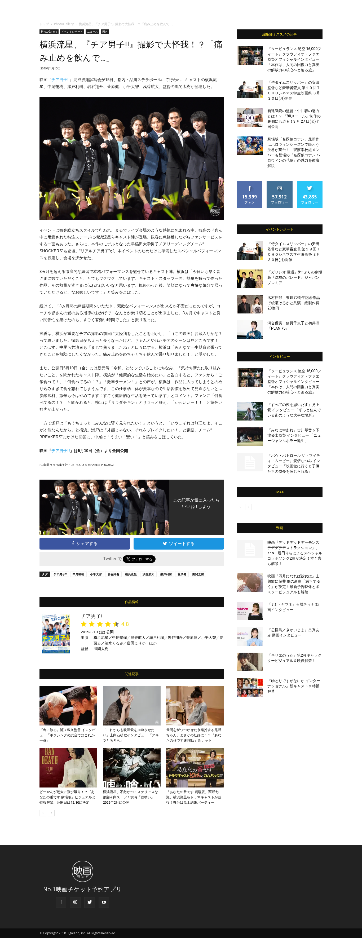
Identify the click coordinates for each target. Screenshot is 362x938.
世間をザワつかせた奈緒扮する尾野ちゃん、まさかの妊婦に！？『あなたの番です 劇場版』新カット (193, 735)
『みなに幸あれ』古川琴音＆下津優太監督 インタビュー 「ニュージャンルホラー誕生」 (294, 435)
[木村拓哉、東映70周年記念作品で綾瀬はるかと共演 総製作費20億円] (250, 304)
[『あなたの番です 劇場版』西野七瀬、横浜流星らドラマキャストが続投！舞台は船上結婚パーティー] (195, 767)
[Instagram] (75, 902)
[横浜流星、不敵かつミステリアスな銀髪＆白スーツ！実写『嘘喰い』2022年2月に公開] (132, 767)
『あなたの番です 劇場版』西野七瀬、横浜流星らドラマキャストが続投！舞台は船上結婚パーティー (193, 797)
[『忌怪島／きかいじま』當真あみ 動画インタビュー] (250, 636)
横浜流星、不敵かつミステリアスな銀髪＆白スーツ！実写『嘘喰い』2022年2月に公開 (130, 797)
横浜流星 (131, 574)
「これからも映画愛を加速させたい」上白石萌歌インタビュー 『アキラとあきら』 (131, 735)
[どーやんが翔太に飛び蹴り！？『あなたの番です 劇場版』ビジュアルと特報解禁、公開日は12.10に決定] (68, 767)
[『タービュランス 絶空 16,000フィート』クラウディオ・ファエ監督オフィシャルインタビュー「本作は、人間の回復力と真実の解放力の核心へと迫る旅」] (250, 55)
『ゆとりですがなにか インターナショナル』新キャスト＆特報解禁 (293, 686)
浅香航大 (148, 574)
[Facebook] (61, 902)
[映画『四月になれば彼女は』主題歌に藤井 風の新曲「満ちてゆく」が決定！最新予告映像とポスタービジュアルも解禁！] (250, 582)
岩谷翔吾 (113, 574)
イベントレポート (72, 31)
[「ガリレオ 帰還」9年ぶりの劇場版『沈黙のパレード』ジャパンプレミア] (250, 278)
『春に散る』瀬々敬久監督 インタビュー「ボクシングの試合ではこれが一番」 (67, 735)
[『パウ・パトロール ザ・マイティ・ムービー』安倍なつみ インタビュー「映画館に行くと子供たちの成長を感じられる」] (250, 462)
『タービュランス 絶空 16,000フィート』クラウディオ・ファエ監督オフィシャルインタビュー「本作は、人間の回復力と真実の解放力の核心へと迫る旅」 (294, 59)
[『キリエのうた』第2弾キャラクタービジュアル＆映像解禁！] (250, 662)
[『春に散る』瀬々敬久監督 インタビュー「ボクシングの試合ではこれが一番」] (68, 705)
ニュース (92, 31)
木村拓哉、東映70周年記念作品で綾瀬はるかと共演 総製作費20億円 (293, 302)
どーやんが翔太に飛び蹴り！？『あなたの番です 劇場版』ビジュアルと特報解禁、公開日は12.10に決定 (67, 797)
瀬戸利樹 (166, 574)
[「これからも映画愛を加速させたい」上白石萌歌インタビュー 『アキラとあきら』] (132, 705)
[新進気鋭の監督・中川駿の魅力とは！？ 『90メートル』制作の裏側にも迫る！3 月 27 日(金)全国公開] (250, 117)
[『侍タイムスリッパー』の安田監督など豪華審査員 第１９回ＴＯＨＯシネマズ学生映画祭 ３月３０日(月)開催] (250, 89)
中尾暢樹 (78, 574)
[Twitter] (89, 902)
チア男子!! (60, 79)
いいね (249, 183)
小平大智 (96, 574)
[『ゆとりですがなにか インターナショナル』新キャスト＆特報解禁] (250, 687)
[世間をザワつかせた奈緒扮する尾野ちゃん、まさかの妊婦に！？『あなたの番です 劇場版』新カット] (195, 705)
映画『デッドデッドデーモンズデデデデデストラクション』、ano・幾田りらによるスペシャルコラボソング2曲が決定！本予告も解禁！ (294, 553)
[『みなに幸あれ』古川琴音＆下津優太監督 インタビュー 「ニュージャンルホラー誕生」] (250, 436)
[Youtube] (104, 902)
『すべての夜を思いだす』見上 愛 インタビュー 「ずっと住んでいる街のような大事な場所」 (294, 409)
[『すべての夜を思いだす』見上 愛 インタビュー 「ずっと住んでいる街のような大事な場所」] (250, 411)
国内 (105, 31)
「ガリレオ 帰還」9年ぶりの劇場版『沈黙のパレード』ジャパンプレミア (294, 277)
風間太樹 (198, 574)
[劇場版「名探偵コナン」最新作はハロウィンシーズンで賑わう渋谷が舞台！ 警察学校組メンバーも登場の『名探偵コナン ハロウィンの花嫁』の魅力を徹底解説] (250, 145)
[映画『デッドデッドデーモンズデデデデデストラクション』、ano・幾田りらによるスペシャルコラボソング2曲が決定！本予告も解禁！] (250, 549)
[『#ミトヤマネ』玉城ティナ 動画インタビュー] (250, 611)
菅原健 (182, 574)
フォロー (279, 183)
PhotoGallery (64, 24)
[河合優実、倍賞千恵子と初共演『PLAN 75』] (250, 329)
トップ (44, 24)
